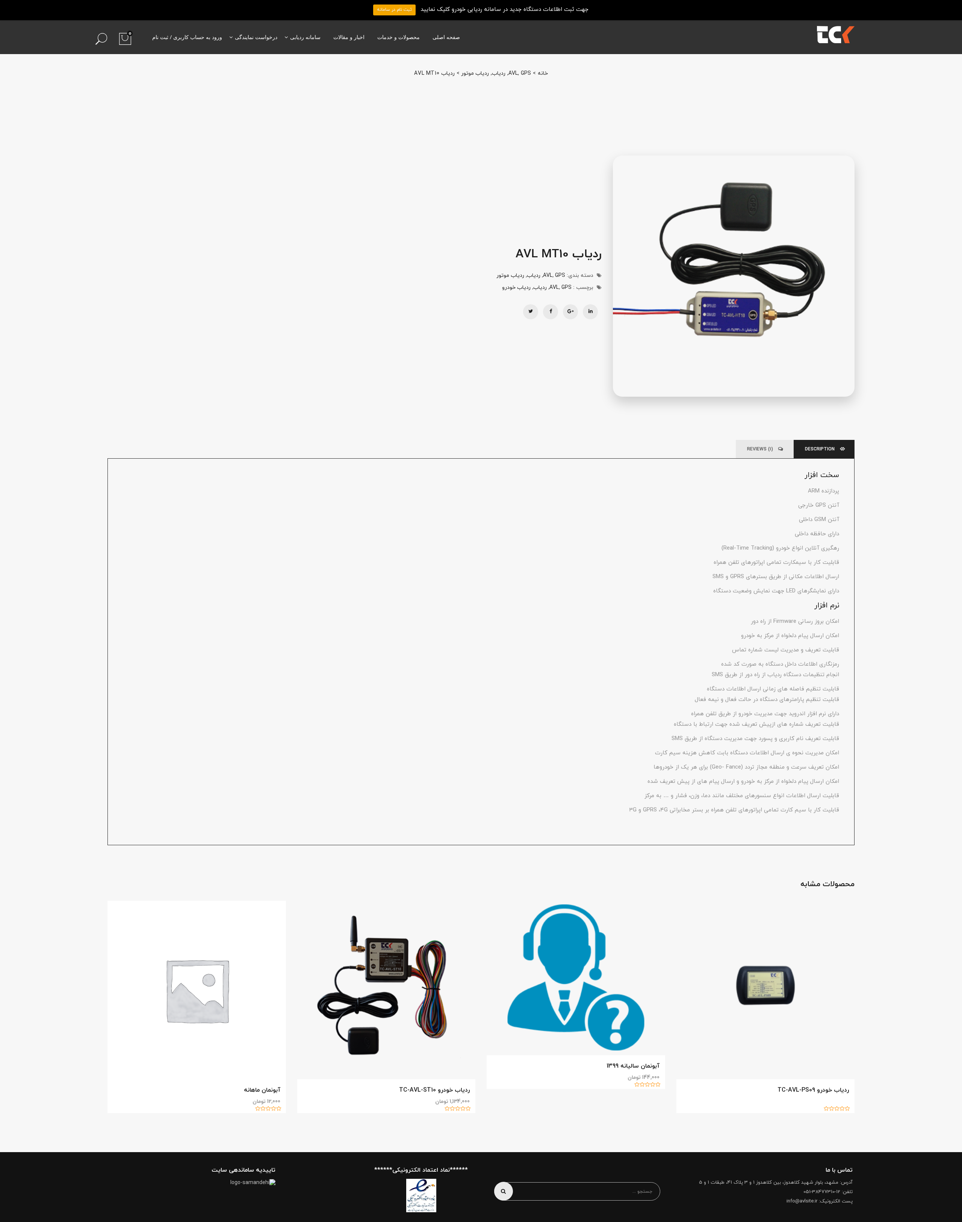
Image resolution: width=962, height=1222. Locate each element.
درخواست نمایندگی (256, 37)
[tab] (825, 449)
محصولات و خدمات (398, 37)
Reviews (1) (760, 449)
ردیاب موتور (475, 73)
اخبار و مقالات (349, 37)
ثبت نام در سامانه (394, 10)
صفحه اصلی (446, 37)
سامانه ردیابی (305, 37)
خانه (543, 73)
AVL (513, 73)
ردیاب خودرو (516, 287)
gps (566, 287)
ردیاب (498, 73)
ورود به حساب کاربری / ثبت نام (187, 37)
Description (820, 449)
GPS (526, 73)
